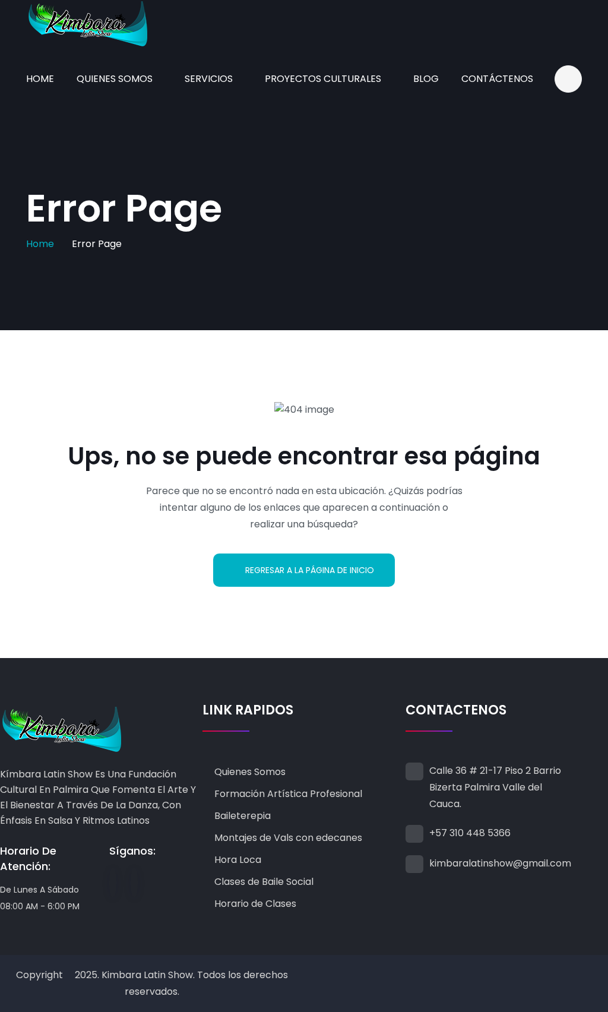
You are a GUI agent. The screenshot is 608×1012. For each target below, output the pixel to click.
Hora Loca (237, 859)
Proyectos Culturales (323, 79)
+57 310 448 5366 (470, 833)
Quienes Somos (115, 79)
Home (40, 79)
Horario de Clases (255, 903)
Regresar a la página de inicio (309, 570)
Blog (426, 79)
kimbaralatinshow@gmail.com (500, 863)
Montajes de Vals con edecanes (288, 837)
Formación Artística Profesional (288, 794)
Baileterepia (242, 815)
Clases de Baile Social (264, 881)
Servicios (209, 79)
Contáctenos (497, 79)
